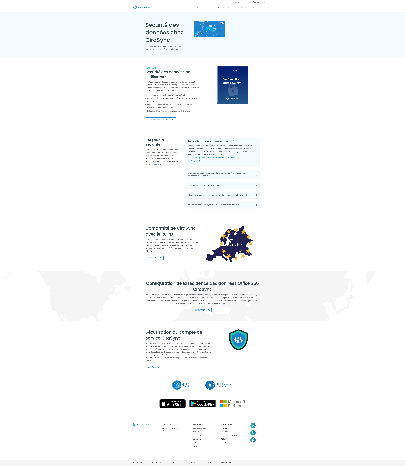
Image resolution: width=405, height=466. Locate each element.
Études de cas (196, 435)
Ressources (233, 8)
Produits (221, 8)
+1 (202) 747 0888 (225, 463)
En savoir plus (154, 257)
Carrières (224, 443)
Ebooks (194, 446)
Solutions (200, 8)
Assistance (247, 2)
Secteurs (211, 8)
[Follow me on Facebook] (253, 440)
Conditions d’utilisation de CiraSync (203, 463)
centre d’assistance (156, 164)
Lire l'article (153, 367)
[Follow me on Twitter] (253, 433)
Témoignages (196, 439)
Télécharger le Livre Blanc (160, 119)
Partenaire (245, 8)
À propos (256, 2)
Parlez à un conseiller (261, 8)
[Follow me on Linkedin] (253, 426)
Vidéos (194, 443)
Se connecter (266, 2)
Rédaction (224, 439)
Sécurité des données (180, 463)
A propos (224, 428)
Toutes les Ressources (199, 428)
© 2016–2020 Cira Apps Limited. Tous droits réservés (151, 463)
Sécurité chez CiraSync (229, 435)
